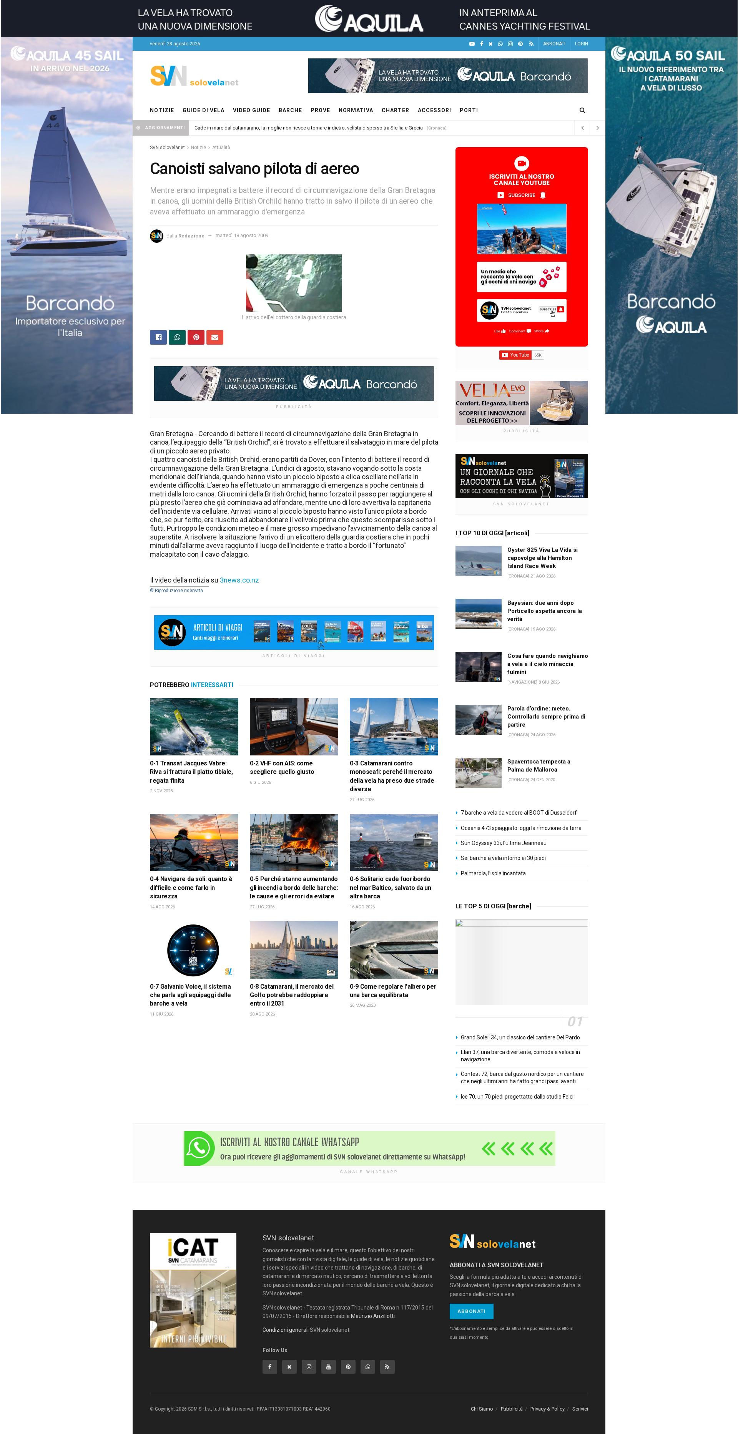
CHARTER (395, 110)
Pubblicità (512, 1409)
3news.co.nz (239, 580)
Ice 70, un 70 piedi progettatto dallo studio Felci (517, 1097)
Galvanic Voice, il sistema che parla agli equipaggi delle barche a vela (190, 995)
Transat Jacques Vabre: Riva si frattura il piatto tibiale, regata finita (191, 772)
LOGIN (581, 43)
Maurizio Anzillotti (373, 1316)
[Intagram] (510, 44)
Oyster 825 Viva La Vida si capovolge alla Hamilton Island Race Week (542, 557)
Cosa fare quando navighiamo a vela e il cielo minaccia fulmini (547, 664)
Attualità (221, 147)
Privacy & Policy (547, 1409)
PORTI (469, 110)
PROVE (320, 110)
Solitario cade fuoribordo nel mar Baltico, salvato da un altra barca (390, 887)
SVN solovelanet (167, 147)
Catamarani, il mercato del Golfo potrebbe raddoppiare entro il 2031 (291, 995)
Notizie (198, 147)
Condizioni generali (286, 1330)
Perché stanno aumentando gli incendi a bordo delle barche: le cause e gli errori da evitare (294, 887)
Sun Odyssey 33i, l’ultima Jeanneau (504, 843)
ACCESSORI (434, 110)
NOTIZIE (162, 110)
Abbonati (471, 1311)
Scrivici (580, 1409)
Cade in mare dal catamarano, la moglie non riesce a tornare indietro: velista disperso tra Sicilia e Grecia (308, 128)
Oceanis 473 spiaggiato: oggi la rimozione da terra (521, 828)
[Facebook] (481, 44)
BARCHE (290, 110)
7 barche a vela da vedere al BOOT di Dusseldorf (519, 813)
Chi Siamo (482, 1409)
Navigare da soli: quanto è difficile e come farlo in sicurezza (191, 887)
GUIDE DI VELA (203, 110)
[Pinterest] (520, 44)
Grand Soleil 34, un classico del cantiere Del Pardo (520, 1037)
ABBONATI (554, 43)
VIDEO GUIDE (251, 110)
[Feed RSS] (531, 44)
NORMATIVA (356, 110)
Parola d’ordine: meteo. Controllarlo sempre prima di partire (546, 716)
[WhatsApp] (500, 44)
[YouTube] (472, 44)
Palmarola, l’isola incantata (493, 873)
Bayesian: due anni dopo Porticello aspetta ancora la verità (544, 610)
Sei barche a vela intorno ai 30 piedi (503, 858)
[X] (491, 44)
